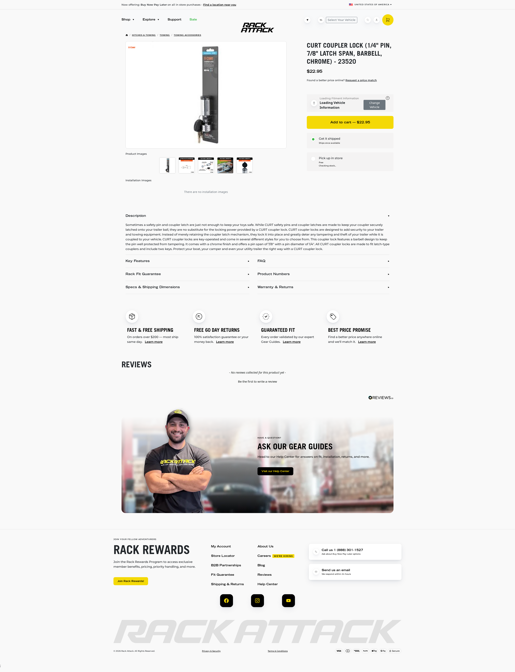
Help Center (268, 584)
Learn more (154, 342)
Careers (264, 556)
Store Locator (223, 556)
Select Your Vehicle (341, 20)
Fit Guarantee (222, 575)
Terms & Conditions (278, 651)
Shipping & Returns (227, 584)
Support (174, 19)
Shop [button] (126, 19)
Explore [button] (149, 19)
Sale (193, 19)
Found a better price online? (342, 80)
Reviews (265, 575)
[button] (257, 381)
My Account (221, 546)
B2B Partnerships (226, 565)
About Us (265, 546)
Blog (261, 565)
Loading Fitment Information (339, 98)
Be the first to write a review (257, 381)
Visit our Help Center (275, 471)
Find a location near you (219, 4)
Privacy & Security (211, 651)
